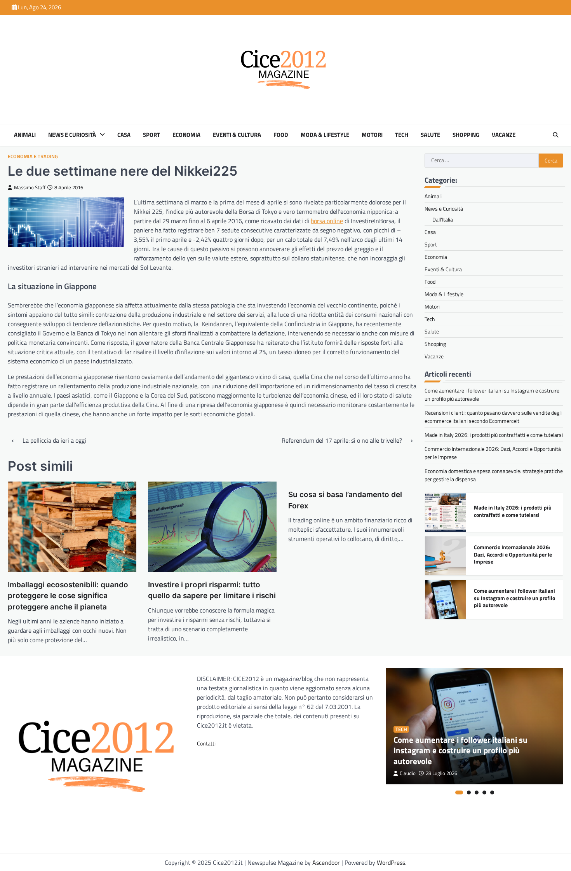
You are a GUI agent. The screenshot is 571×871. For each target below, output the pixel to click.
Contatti (206, 743)
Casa (124, 135)
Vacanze (503, 135)
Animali (25, 135)
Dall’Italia (442, 219)
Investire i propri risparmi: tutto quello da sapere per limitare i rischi (212, 590)
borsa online (327, 220)
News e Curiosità (72, 135)
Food (280, 135)
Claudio (408, 773)
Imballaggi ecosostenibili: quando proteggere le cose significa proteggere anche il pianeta (68, 595)
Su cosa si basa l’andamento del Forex (345, 500)
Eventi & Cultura (237, 135)
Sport (151, 135)
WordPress (391, 862)
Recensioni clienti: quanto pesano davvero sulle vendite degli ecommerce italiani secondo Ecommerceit (493, 416)
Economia (186, 135)
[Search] (555, 135)
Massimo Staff (29, 187)
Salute (430, 135)
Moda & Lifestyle (325, 135)
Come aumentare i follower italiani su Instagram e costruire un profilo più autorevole (514, 597)
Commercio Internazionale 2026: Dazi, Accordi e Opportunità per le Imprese (513, 554)
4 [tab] (484, 792)
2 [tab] (469, 792)
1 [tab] (459, 792)
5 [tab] (492, 792)
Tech (401, 135)
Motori (372, 135)
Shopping (466, 135)
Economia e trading (33, 156)
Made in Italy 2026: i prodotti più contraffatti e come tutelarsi (494, 435)
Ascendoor (326, 862)
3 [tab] (477, 792)
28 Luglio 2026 (441, 773)
